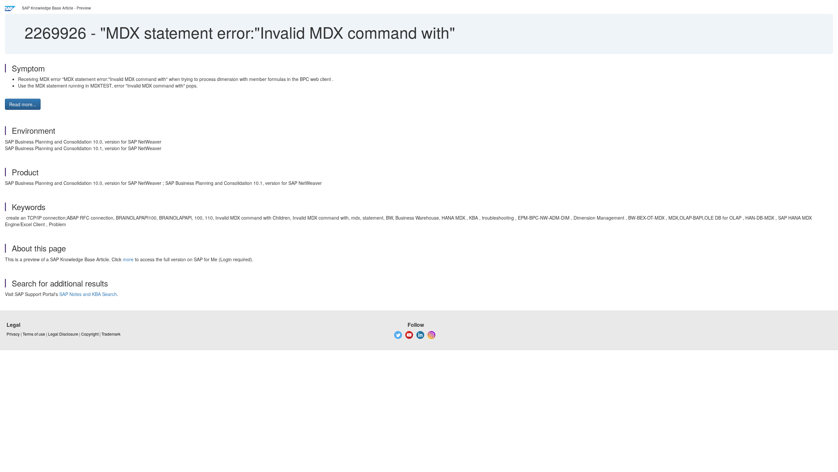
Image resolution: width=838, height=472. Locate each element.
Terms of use (34, 334)
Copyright (90, 334)
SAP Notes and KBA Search (88, 294)
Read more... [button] (22, 104)
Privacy (13, 334)
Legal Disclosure (63, 334)
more (128, 259)
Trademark (110, 334)
